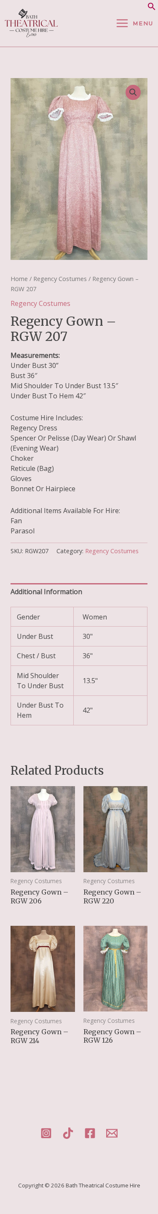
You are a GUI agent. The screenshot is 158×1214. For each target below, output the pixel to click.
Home (19, 278)
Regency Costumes (60, 278)
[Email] (112, 1133)
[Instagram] (46, 1133)
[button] (151, 8)
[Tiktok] (68, 1133)
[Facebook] (90, 1133)
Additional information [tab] (46, 591)
